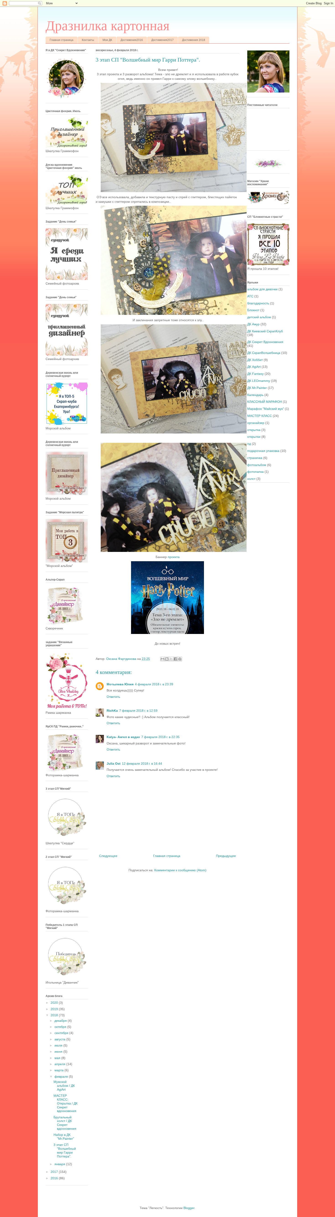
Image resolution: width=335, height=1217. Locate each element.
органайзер (255, 423)
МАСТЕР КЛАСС (259, 416)
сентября (61, 1033)
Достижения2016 (132, 40)
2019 (55, 1009)
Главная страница (61, 40)
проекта (174, 557)
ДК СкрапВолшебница (263, 353)
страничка (254, 458)
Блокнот (253, 310)
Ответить (113, 697)
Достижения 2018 (193, 40)
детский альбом (259, 317)
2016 (55, 1178)
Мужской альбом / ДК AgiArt (64, 1085)
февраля (61, 1076)
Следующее (108, 856)
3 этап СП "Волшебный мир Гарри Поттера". (65, 1150)
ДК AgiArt (254, 366)
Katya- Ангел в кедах (123, 737)
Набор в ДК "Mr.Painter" (64, 1136)
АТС (250, 296)
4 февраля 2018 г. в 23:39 (154, 684)
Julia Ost (114, 763)
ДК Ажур (253, 324)
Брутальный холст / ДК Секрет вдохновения (65, 1122)
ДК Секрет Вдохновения (265, 342)
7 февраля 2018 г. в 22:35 (160, 737)
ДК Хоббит (255, 360)
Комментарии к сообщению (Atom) (180, 870)
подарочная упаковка (263, 451)
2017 (55, 1172)
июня (58, 1051)
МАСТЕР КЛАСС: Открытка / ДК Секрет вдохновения (65, 1103)
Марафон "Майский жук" (265, 409)
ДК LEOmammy (258, 381)
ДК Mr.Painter (257, 388)
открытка (253, 430)
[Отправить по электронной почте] (162, 659)
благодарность (258, 303)
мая (57, 1058)
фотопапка (255, 471)
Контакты (88, 40)
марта (59, 1070)
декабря (61, 1020)
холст (251, 479)
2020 (55, 1002)
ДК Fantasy (255, 374)
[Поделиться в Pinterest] (180, 659)
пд (249, 444)
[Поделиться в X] (171, 659)
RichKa (112, 710)
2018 (55, 1015)
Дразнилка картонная (108, 25)
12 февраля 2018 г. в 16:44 (142, 763)
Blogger (188, 1208)
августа (60, 1039)
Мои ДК (107, 40)
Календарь (255, 395)
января (60, 1164)
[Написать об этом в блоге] (167, 659)
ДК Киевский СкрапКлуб (265, 331)
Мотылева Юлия (120, 684)
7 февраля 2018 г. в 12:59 (138, 710)
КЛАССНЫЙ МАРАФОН (264, 401)
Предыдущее (226, 856)
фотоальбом (256, 465)
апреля (60, 1064)
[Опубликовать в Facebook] (175, 659)
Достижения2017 (162, 40)
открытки (253, 436)
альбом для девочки (262, 289)
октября (60, 1027)
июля (58, 1045)
